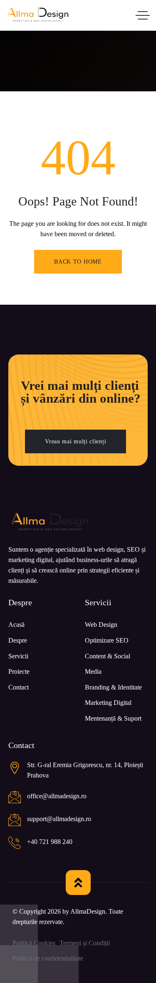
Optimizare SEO (107, 640)
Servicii (18, 656)
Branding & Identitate (113, 687)
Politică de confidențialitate (47, 958)
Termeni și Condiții (84, 942)
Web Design (101, 624)
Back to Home (78, 262)
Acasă (16, 624)
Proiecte (19, 671)
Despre (17, 640)
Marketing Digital (108, 702)
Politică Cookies (33, 942)
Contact (18, 687)
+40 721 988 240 (49, 841)
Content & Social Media (107, 664)
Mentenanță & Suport (113, 718)
